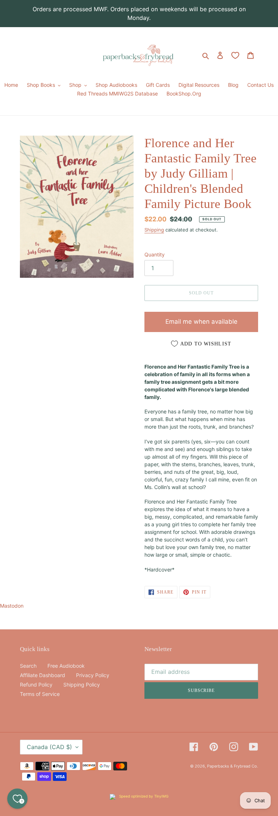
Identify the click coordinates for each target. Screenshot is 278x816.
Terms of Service (40, 694)
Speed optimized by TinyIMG (143, 796)
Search (28, 666)
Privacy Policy (92, 675)
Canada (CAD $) (49, 747)
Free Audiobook (66, 666)
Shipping (154, 230)
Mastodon (12, 606)
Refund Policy (36, 684)
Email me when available (201, 321)
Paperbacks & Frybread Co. (232, 766)
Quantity (154, 254)
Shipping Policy (81, 684)
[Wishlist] (235, 55)
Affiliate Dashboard (42, 675)
